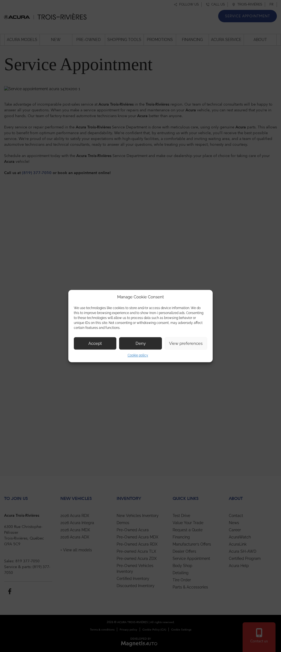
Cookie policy (138, 355)
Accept (95, 343)
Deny (141, 343)
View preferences (186, 343)
